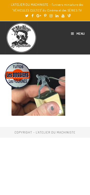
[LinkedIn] (57, 16)
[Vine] (68, 16)
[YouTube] (63, 16)
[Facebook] (32, 16)
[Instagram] (51, 16)
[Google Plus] (38, 16)
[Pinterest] (45, 16)
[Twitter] (27, 16)
